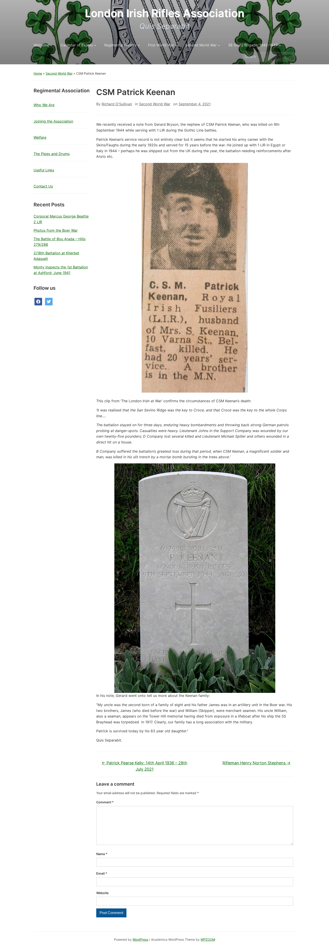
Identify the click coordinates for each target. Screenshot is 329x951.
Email (101, 873)
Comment (105, 802)
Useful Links (44, 170)
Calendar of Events (76, 45)
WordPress (140, 939)
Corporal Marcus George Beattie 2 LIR (61, 219)
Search (289, 56)
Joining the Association (53, 121)
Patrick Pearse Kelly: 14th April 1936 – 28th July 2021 (144, 766)
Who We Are (44, 105)
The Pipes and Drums (52, 153)
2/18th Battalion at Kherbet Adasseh (56, 256)
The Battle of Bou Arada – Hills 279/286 (59, 242)
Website (102, 893)
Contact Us (43, 186)
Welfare (40, 137)
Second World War (201, 45)
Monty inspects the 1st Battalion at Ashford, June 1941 (61, 270)
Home (38, 73)
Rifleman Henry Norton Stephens (256, 763)
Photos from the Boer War (56, 230)
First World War (161, 45)
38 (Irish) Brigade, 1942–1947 (253, 45)
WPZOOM (208, 939)
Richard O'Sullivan (117, 104)
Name (101, 854)
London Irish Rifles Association (164, 13)
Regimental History (120, 45)
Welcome (41, 45)
